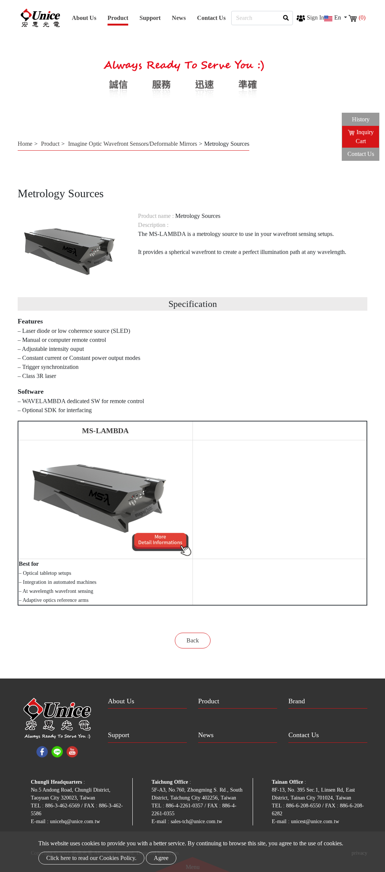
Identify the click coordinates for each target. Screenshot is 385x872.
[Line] (57, 751)
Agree (161, 858)
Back (192, 640)
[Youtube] (72, 751)
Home (25, 144)
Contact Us (211, 18)
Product (50, 144)
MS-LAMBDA (105, 430)
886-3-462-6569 (63, 806)
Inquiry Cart (365, 136)
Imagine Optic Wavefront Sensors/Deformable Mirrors (132, 144)
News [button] (179, 18)
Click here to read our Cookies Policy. (91, 858)
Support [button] (150, 18)
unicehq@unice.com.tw (75, 821)
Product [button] (118, 18)
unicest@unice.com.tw (315, 821)
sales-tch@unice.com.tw (196, 821)
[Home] (40, 18)
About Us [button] (84, 18)
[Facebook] (42, 751)
